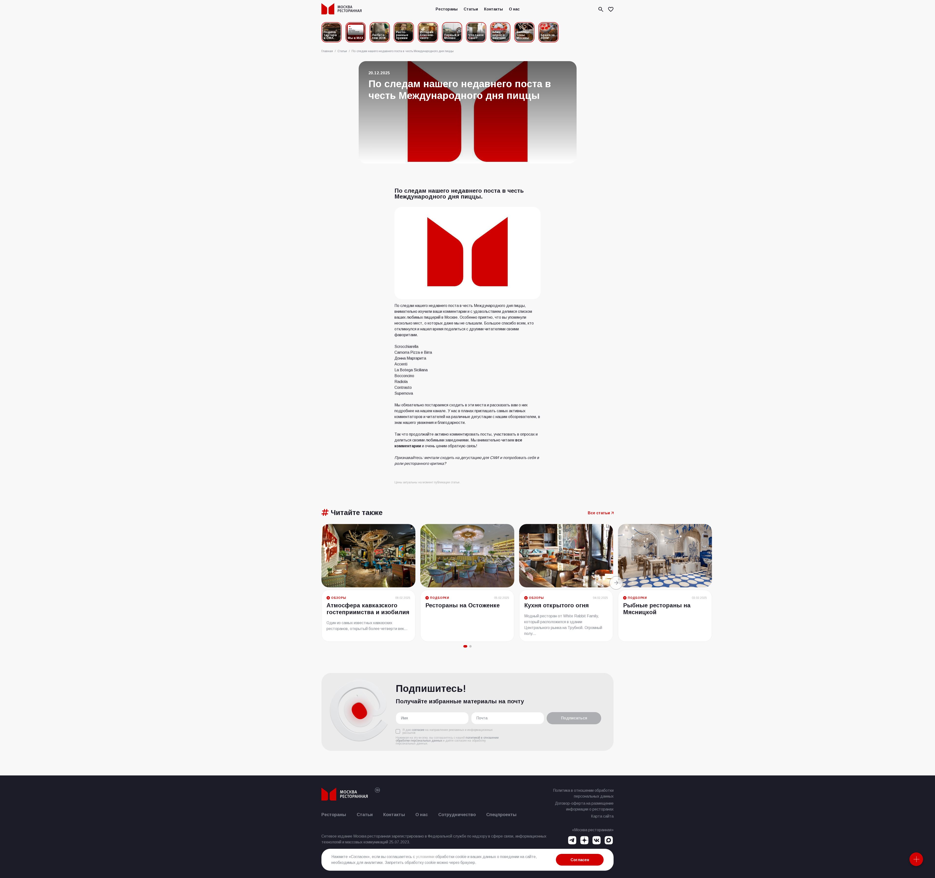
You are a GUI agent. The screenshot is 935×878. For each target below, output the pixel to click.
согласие (418, 730)
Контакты (493, 9)
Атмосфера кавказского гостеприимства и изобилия (368, 608)
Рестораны (447, 9)
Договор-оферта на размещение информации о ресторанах (584, 806)
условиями (425, 857)
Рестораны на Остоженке (462, 605)
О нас (514, 9)
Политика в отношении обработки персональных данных (583, 793)
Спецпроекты (501, 814)
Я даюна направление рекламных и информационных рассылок (447, 731)
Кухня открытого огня (556, 605)
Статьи (471, 9)
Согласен (579, 860)
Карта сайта (602, 816)
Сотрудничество (457, 814)
